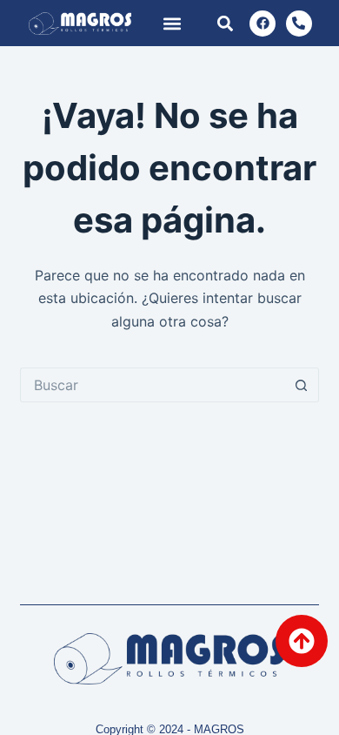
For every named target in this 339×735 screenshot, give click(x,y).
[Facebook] (262, 23)
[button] (171, 23)
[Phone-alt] (299, 23)
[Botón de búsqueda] (301, 385)
